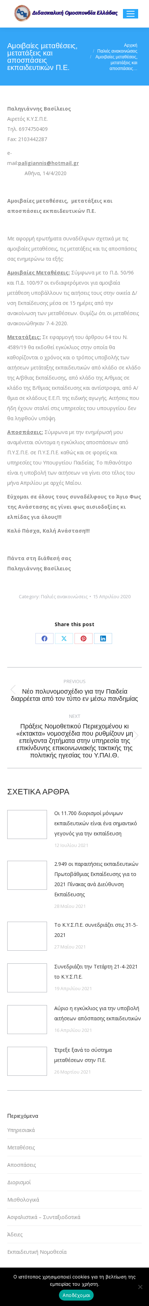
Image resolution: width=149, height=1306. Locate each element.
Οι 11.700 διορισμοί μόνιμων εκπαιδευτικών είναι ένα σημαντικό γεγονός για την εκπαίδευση (95, 823)
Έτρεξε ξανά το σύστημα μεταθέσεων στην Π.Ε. (83, 1054)
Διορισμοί (19, 1182)
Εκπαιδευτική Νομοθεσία (37, 1251)
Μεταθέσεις (21, 1147)
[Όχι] (140, 1286)
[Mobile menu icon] (130, 13)
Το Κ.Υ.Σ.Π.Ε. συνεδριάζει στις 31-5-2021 (96, 929)
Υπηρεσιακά (21, 1130)
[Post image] (27, 824)
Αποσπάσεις (21, 1164)
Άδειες (14, 1234)
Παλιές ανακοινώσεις (64, 596)
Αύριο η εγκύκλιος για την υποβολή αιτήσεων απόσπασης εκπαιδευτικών (97, 1013)
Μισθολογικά (23, 1199)
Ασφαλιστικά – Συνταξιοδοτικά (43, 1217)
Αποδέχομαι (76, 1295)
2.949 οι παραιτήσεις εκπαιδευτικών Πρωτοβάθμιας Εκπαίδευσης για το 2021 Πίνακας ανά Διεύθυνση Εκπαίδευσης (96, 879)
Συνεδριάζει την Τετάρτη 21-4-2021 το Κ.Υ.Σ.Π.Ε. (96, 971)
